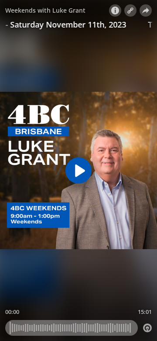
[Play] (78, 170)
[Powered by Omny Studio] (147, 328)
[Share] (146, 10)
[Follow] (130, 10)
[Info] (115, 10)
